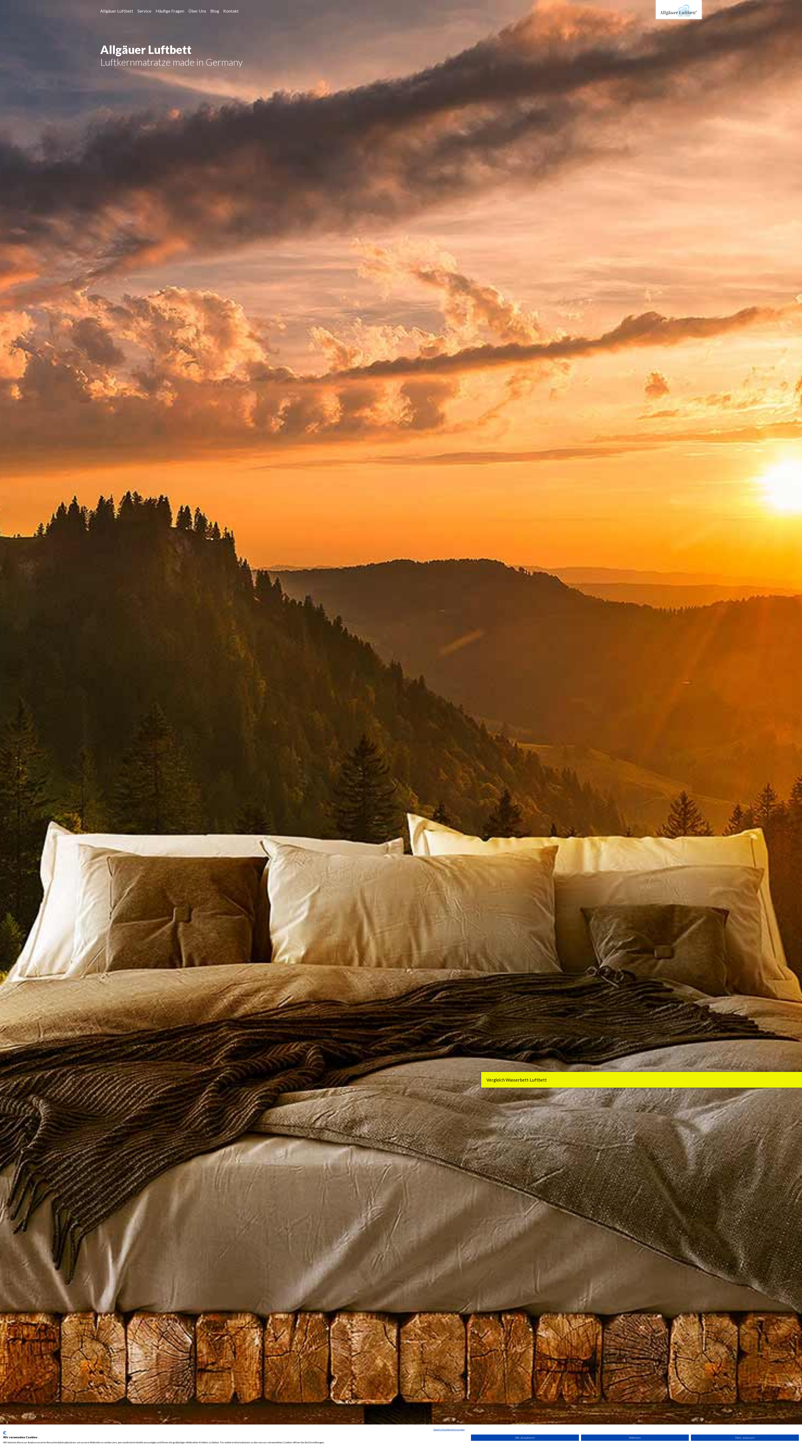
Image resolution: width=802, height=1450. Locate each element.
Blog (214, 10)
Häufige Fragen (170, 10)
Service (144, 10)
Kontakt (231, 10)
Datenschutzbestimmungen (449, 1429)
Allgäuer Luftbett (116, 10)
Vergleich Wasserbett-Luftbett (516, 1079)
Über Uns (197, 10)
